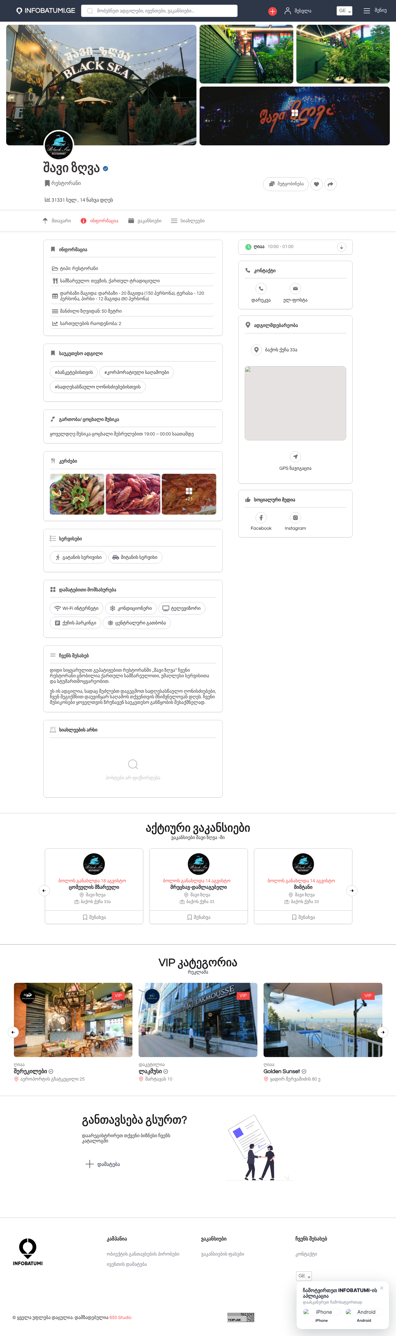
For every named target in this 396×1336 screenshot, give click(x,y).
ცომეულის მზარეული (94, 887)
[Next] (351, 890)
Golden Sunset (282, 1071)
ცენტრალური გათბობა (140, 623)
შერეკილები (30, 1071)
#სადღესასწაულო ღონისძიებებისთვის (98, 387)
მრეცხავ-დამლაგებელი (198, 887)
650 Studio (120, 1318)
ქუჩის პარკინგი (79, 623)
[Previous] (44, 890)
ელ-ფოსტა (295, 300)
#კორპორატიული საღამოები (136, 372)
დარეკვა (261, 300)
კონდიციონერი (135, 608)
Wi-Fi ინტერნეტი (80, 608)
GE (342, 10)
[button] (272, 11)
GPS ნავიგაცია (295, 468)
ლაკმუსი (150, 1071)
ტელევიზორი (185, 608)
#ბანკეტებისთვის (74, 372)
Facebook (261, 528)
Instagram (295, 528)
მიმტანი (303, 887)
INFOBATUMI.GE (50, 10)
